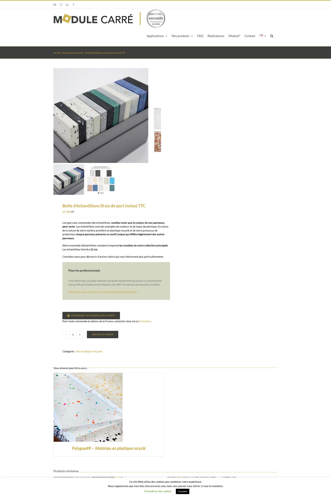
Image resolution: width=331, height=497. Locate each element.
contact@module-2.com (267, 4)
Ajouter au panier (102, 334)
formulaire (145, 321)
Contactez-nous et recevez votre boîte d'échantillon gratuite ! (103, 291)
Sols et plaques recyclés (89, 351)
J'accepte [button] (182, 491)
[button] (271, 35)
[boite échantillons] (100, 115)
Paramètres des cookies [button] (158, 491)
